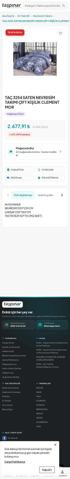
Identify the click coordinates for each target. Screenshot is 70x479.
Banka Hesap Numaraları (14, 355)
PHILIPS (39, 388)
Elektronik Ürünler (10, 388)
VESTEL (39, 418)
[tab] (23, 195)
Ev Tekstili (23, 15)
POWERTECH (42, 422)
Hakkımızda (8, 351)
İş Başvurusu (8, 372)
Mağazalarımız (9, 364)
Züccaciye (7, 405)
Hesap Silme (8, 343)
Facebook (13, 438)
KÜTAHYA (40, 405)
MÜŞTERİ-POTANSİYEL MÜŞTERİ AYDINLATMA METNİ (50, 358)
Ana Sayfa (8, 15)
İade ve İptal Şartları (11, 368)
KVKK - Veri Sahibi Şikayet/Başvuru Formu (47, 365)
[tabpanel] (35, 212)
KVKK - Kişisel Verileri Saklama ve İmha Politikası (52, 344)
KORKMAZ (41, 400)
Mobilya (6, 396)
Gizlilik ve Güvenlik (11, 347)
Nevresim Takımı (42, 15)
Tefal (38, 396)
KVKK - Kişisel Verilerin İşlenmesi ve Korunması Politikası (51, 351)
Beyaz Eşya (7, 409)
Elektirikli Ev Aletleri (11, 392)
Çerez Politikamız (10, 360)
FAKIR (38, 392)
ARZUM (39, 413)
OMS (38, 426)
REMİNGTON (42, 409)
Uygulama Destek (10, 377)
